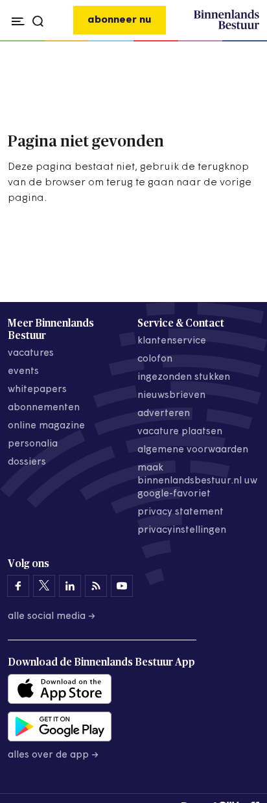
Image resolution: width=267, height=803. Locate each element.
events (23, 372)
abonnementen (44, 408)
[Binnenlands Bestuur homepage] (226, 27)
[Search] (246, 41)
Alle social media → (52, 617)
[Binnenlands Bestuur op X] (44, 586)
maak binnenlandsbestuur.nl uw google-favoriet (197, 481)
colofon (154, 359)
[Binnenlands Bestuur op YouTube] (121, 586)
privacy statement (180, 512)
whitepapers (37, 390)
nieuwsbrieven (171, 396)
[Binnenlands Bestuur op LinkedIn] (70, 586)
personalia (33, 444)
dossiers (27, 462)
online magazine (46, 426)
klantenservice (171, 341)
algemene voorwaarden (192, 450)
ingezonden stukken (183, 377)
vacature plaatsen (179, 432)
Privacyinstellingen (181, 530)
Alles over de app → (53, 755)
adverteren (163, 414)
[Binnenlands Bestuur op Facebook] (18, 586)
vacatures (31, 353)
